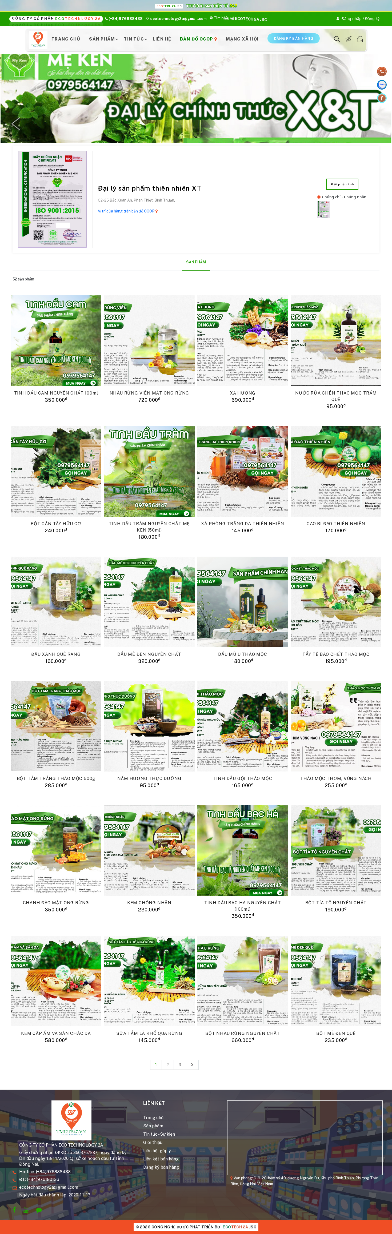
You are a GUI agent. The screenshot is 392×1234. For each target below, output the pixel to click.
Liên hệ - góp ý (157, 1150)
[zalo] (382, 85)
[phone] (382, 71)
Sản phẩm (102, 39)
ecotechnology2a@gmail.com (48, 1187)
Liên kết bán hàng (161, 1158)
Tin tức (134, 39)
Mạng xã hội (242, 39)
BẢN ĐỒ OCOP (197, 39)
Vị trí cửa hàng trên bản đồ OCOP (126, 211)
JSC (239, 1227)
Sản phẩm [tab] (196, 262)
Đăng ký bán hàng (161, 1167)
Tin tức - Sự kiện (159, 1134)
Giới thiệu (152, 1142)
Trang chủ (65, 39)
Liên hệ (162, 39)
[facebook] (382, 98)
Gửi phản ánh (342, 184)
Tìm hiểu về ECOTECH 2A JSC (240, 19)
